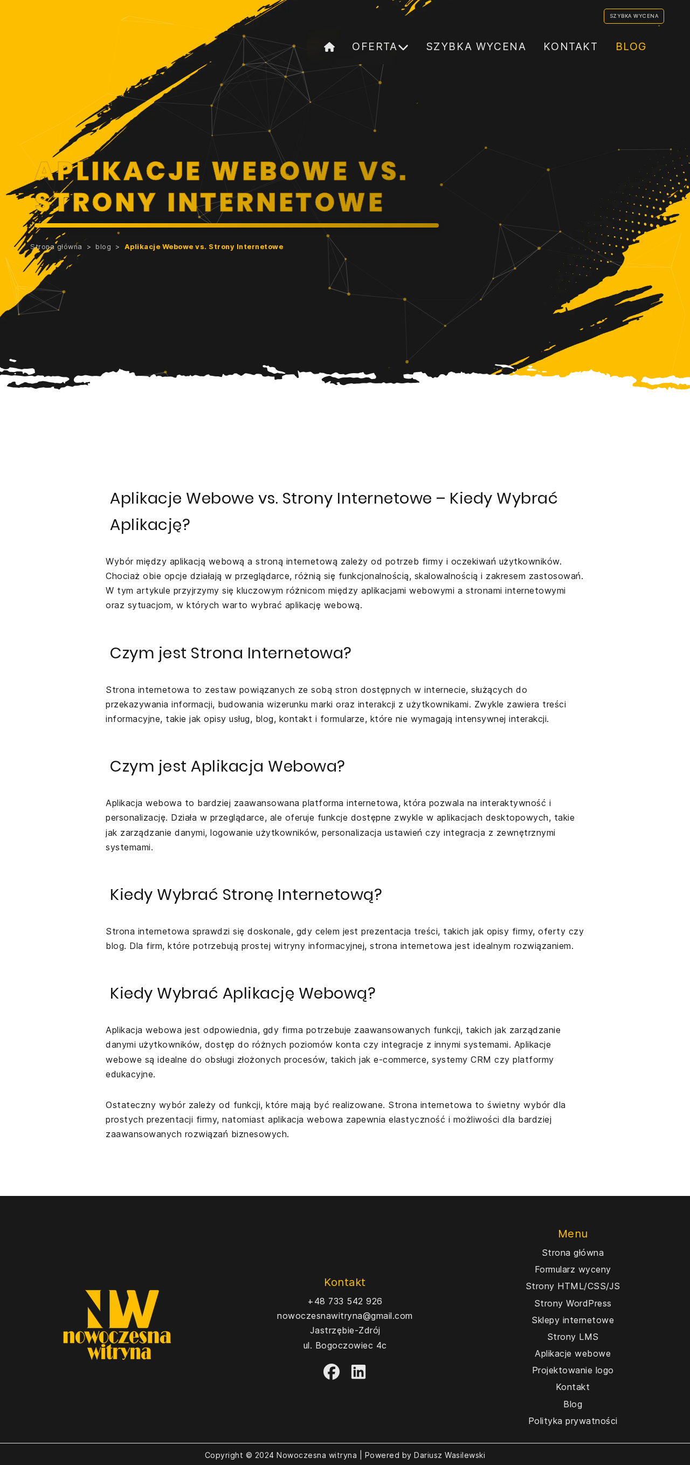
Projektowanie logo (573, 1370)
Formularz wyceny (573, 1269)
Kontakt (570, 46)
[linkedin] (358, 1372)
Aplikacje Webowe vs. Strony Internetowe (204, 247)
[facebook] (331, 1372)
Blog (631, 46)
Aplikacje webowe (573, 1353)
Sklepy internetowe (573, 1320)
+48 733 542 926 (345, 1301)
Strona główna (56, 247)
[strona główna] (329, 47)
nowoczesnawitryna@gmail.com (345, 1315)
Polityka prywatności (573, 1420)
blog (103, 247)
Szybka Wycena (634, 16)
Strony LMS (573, 1336)
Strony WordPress (573, 1303)
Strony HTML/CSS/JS (573, 1286)
